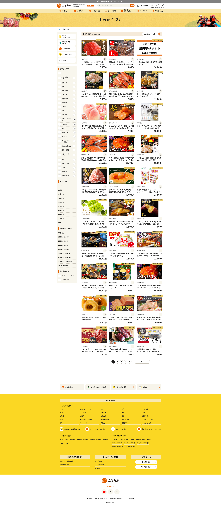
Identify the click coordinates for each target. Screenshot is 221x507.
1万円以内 (114, 439)
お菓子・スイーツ (85, 416)
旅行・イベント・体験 (86, 419)
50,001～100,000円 (117, 443)
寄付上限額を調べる (65, 464)
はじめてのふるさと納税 (66, 461)
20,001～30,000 (63, 241)
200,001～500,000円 (143, 443)
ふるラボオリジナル (85, 409)
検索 (132, 5)
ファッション (84, 423)
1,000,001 (63, 265)
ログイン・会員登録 (143, 5)
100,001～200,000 (64, 253)
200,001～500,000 (64, 257)
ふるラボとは (98, 461)
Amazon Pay (65, 279)
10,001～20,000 (63, 237)
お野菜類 (103, 412)
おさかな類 (83, 412)
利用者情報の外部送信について (117, 498)
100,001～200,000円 (129, 443)
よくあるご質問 (99, 464)
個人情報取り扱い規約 (101, 498)
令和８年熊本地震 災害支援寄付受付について (110, 1)
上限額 (152, 7)
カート (162, 7)
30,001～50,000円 (147, 439)
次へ (142, 362)
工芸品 (103, 423)
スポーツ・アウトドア (148, 419)
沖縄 (59, 222)
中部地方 (61, 202)
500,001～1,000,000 (65, 261)
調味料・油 (145, 416)
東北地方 (61, 194)
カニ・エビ (63, 412)
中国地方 (61, 210)
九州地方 (61, 218)
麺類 (123, 416)
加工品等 (103, 416)
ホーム (58, 29)
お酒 (143, 412)
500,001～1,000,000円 (118, 446)
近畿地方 (61, 206)
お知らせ (97, 468)
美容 (61, 423)
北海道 (60, 190)
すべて (63, 73)
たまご (123, 412)
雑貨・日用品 (125, 419)
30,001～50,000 (63, 245)
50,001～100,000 (64, 249)
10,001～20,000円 (124, 439)
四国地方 (61, 214)
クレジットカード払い (68, 276)
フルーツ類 (145, 409)
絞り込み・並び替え (150, 34)
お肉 (123, 409)
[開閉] (74, 78)
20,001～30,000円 (136, 439)
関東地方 (61, 198)
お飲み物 (62, 416)
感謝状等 (124, 423)
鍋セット (62, 419)
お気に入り (157, 7)
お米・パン (104, 409)
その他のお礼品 (146, 423)
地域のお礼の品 (105, 419)
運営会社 (131, 498)
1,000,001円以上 (130, 446)
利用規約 (89, 498)
